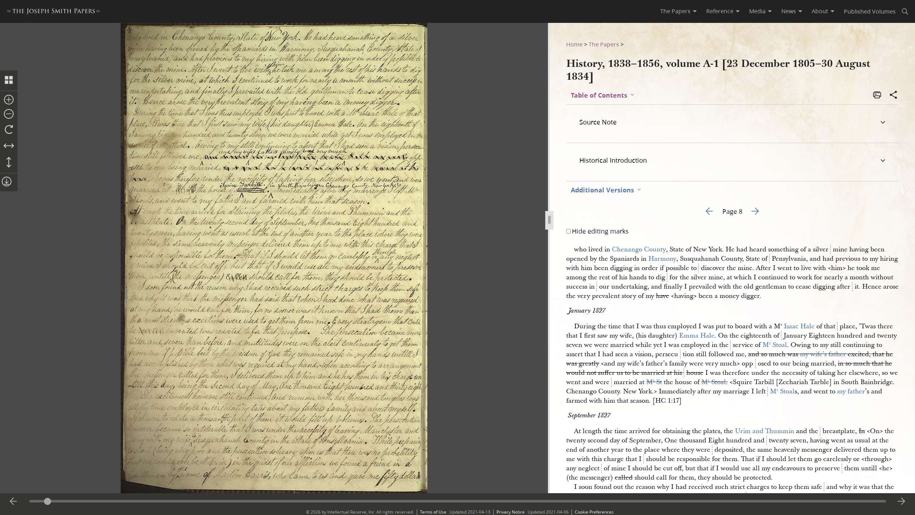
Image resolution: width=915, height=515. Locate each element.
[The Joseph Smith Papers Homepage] (53, 12)
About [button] (820, 11)
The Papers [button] (675, 11)
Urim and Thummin (764, 431)
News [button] (788, 11)
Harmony (662, 258)
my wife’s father (823, 354)
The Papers (604, 44)
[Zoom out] (9, 114)
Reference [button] (719, 11)
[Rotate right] (9, 130)
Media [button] (757, 11)
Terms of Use (433, 512)
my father (851, 391)
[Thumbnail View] (9, 80)
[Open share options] (894, 95)
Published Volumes (870, 11)
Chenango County (639, 249)
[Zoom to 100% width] (9, 146)
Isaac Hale (799, 326)
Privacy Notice (510, 512)
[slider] (457, 501)
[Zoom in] (9, 100)
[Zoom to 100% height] (9, 163)
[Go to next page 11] (901, 501)
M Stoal (774, 344)
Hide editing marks (600, 231)
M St (654, 382)
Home (574, 44)
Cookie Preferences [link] (594, 512)
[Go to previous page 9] (13, 501)
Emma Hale (696, 335)
